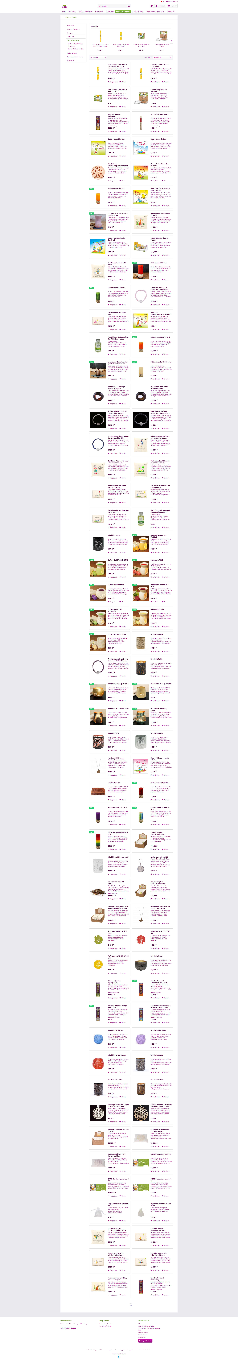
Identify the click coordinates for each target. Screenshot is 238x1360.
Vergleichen (113, 82)
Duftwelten (70, 37)
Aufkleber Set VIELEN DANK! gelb (118, 957)
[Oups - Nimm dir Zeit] (141, 147)
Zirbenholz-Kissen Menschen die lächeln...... (118, 511)
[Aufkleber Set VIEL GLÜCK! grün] (98, 940)
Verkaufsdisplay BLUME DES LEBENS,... (118, 1130)
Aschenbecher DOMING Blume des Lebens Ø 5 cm (160, 858)
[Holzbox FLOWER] (98, 791)
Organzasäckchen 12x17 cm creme (161, 1204)
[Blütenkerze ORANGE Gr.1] (141, 345)
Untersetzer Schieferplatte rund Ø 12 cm (117, 214)
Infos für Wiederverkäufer (146, 1326)
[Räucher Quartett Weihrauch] (98, 123)
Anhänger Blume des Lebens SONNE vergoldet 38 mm (161, 1105)
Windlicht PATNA (157, 634)
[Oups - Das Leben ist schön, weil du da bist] (141, 197)
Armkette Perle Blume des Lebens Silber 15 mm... (117, 412)
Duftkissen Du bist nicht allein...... (117, 264)
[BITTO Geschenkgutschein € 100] (98, 1187)
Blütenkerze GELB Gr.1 (116, 189)
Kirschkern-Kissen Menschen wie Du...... (159, 1229)
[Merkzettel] (152, 6)
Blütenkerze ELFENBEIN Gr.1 (161, 362)
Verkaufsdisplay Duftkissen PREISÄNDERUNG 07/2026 (118, 907)
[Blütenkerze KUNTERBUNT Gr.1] (141, 816)
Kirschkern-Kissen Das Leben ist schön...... (159, 1254)
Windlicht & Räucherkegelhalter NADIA (118, 165)
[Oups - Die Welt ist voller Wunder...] (141, 172)
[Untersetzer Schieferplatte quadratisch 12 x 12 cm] (98, 370)
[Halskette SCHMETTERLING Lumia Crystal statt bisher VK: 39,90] (141, 915)
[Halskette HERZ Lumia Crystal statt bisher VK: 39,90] (98, 766)
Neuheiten (70, 25)
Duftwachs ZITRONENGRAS (118, 560)
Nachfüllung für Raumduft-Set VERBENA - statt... (118, 338)
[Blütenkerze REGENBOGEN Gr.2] (98, 841)
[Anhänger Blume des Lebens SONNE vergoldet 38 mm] (141, 1113)
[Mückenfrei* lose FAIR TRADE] (98, 890)
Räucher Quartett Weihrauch (114, 115)
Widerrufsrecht (143, 1333)
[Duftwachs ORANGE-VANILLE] (141, 543)
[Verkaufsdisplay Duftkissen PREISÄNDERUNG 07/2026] (98, 915)
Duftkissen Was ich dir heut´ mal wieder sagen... (118, 462)
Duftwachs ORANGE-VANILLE (158, 536)
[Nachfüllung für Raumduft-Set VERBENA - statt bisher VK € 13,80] (98, 345)
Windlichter (71, 46)
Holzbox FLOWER (114, 783)
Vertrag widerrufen (145, 1341)
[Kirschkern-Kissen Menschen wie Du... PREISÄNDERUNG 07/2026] (141, 1237)
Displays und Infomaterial (75, 57)
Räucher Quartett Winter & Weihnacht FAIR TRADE (161, 1006)
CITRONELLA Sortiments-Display (160, 239)
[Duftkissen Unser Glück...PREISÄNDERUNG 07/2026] (98, 1237)
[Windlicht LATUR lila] (141, 1039)
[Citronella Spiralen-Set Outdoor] (161, 36)
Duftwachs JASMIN (157, 609)
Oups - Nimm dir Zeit (158, 139)
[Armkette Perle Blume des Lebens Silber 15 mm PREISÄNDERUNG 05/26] (98, 420)
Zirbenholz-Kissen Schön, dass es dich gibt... (117, 486)
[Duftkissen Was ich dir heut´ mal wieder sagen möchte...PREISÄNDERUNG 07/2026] (98, 469)
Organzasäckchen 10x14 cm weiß (118, 1204)
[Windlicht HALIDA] (141, 1088)
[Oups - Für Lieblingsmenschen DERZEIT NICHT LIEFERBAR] (141, 321)
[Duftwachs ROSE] (141, 568)
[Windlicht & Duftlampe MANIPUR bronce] (98, 395)
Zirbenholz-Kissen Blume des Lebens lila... (117, 1155)
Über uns (141, 1324)
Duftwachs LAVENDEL (116, 585)
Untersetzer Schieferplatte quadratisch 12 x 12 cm (117, 363)
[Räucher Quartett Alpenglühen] (98, 989)
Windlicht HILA (113, 733)
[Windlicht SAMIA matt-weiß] (98, 865)
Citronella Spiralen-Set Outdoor (162, 45)
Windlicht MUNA (114, 535)
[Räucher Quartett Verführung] (141, 1286)
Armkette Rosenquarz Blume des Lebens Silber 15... (159, 288)
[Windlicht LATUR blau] (98, 1039)
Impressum (141, 1337)
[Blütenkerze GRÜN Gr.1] (98, 296)
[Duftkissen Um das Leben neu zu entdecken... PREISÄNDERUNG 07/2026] (141, 444)
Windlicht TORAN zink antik (118, 709)
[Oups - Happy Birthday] (98, 147)
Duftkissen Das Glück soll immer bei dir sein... (160, 462)
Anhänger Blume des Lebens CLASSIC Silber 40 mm (118, 1105)
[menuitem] (114, 6)
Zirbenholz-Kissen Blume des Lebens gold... (160, 1130)
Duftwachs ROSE (157, 560)
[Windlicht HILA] (98, 741)
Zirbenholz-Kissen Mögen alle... (117, 313)
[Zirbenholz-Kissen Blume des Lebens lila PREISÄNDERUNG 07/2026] (98, 1162)
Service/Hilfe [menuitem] (172, 1)
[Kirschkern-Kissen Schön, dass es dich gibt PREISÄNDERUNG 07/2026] (98, 1286)
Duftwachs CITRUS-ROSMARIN (115, 610)
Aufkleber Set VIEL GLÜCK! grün (117, 932)
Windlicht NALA (156, 659)
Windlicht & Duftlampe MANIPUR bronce (116, 387)
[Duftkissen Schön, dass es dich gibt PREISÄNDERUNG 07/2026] (141, 222)
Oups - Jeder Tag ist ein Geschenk (116, 239)
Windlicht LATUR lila (158, 1030)
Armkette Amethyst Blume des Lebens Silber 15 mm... (118, 660)
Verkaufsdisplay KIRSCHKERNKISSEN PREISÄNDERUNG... (158, 883)
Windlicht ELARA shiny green (159, 709)
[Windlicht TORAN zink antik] (98, 717)
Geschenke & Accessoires (76, 49)
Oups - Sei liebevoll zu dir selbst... (160, 759)
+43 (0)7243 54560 (68, 1328)
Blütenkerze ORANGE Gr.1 (160, 337)
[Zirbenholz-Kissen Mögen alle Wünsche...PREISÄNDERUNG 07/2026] (98, 321)
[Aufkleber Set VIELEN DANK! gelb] (98, 964)
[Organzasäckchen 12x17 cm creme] (141, 1212)
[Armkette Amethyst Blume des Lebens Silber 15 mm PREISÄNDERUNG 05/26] (98, 667)
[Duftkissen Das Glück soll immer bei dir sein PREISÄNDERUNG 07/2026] (141, 469)
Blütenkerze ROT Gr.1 (159, 263)
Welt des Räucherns (73, 29)
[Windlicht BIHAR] (141, 1063)
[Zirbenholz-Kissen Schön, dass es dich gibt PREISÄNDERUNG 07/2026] (98, 494)
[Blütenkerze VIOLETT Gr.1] (98, 816)
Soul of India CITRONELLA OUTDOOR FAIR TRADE (100, 45)
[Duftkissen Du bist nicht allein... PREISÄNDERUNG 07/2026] (98, 271)
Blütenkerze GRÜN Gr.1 (116, 288)
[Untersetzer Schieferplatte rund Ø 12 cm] (98, 222)
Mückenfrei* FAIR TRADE (160, 114)
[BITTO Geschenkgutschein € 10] (141, 1162)
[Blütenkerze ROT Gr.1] (141, 271)
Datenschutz (142, 1335)
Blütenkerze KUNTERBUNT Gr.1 (160, 808)
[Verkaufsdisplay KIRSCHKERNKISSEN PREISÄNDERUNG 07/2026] (141, 890)
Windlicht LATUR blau (116, 1030)
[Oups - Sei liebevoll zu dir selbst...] (141, 766)
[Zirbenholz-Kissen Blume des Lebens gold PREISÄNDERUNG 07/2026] (141, 1138)
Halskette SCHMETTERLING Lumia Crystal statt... (160, 907)
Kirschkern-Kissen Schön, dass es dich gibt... (117, 1279)
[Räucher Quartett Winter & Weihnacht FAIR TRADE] (141, 1014)
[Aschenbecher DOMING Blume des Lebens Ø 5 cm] (141, 865)
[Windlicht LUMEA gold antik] (141, 692)
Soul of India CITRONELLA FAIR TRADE (121, 45)
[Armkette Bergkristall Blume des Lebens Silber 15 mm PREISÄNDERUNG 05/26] (141, 420)
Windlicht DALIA (157, 733)
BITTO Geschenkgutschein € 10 (161, 1155)
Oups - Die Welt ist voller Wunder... (160, 165)
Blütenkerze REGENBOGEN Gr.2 (118, 833)
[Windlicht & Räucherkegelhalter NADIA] (98, 172)
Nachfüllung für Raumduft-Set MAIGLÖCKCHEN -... (161, 511)
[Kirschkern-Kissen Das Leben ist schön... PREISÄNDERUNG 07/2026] (141, 1261)
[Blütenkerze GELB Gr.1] (98, 197)
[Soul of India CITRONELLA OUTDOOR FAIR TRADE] (100, 36)
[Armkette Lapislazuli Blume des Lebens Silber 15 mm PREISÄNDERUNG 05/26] (98, 444)
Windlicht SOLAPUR (115, 1080)
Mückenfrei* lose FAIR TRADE (116, 883)
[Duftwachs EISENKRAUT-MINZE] (141, 593)
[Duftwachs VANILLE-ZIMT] (98, 642)
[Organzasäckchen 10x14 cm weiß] (98, 1212)
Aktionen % (70, 60)
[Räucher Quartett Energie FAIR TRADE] (98, 1014)
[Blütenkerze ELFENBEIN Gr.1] (141, 370)
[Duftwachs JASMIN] (141, 618)
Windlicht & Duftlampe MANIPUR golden (159, 387)
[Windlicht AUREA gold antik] (98, 692)
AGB (139, 1330)
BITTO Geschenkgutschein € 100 (118, 1180)
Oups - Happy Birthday (116, 139)
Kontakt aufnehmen (105, 1326)
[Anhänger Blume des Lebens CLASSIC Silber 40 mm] (98, 1113)
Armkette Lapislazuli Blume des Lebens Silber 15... (118, 437)
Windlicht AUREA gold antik (118, 684)
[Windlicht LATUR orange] (98, 1063)
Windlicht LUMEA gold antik (161, 684)
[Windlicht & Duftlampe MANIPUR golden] (141, 395)
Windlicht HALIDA (157, 1080)
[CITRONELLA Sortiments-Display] (141, 246)
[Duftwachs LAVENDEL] (98, 593)
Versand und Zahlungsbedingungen (149, 1328)
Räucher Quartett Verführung (157, 1279)
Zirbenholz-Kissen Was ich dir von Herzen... (160, 486)
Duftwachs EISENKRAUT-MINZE (160, 586)
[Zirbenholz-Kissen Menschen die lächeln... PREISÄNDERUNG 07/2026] (98, 519)
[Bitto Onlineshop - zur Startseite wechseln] (64, 6)
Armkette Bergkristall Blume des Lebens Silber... (160, 412)
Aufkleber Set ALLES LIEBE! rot (160, 932)
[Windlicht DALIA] (141, 741)
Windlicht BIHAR (157, 1055)
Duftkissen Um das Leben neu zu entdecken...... (160, 437)
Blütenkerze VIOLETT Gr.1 (117, 808)
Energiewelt (70, 33)
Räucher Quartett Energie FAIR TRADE (117, 1006)
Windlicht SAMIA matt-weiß (118, 857)
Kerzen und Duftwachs (75, 43)
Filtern (95, 57)
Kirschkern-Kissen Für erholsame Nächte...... (116, 1254)
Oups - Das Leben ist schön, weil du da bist (161, 189)
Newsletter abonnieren (106, 1324)
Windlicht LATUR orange (117, 1055)
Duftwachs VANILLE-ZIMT (117, 634)
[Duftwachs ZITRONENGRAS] (98, 568)
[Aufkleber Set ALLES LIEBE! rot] (141, 940)
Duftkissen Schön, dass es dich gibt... (160, 214)
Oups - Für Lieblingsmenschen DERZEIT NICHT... (161, 313)
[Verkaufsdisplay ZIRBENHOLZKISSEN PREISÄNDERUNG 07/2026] (141, 841)
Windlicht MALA (156, 956)
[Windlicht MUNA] (98, 543)
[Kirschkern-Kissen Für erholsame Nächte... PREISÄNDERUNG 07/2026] (98, 1261)
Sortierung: (148, 57)
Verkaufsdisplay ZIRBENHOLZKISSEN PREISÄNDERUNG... (158, 833)
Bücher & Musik (72, 53)
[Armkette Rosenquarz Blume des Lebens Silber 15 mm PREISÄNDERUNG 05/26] (141, 296)
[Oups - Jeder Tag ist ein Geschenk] (98, 246)
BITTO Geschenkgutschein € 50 (161, 1180)
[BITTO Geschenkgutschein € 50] (141, 1187)
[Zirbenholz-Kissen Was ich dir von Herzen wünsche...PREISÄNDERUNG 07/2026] (141, 494)
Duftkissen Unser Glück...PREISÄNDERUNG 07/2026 (117, 1229)
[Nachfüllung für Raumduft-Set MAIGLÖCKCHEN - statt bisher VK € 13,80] (141, 519)
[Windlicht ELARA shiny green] (141, 717)
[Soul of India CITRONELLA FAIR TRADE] (121, 36)
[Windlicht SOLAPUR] (98, 1088)
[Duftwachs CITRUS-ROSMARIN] (98, 618)
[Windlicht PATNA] (141, 642)
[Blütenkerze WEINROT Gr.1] (141, 791)
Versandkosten (115, 1350)
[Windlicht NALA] (141, 667)
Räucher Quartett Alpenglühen (114, 982)
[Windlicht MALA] (141, 964)
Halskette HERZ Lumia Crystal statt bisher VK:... (117, 759)
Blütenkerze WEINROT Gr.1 (160, 783)
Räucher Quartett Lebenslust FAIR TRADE (159, 982)
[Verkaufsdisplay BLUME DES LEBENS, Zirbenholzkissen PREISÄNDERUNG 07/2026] (98, 1138)
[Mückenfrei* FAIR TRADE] (141, 123)
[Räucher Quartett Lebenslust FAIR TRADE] (141, 989)
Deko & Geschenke (73, 40)
